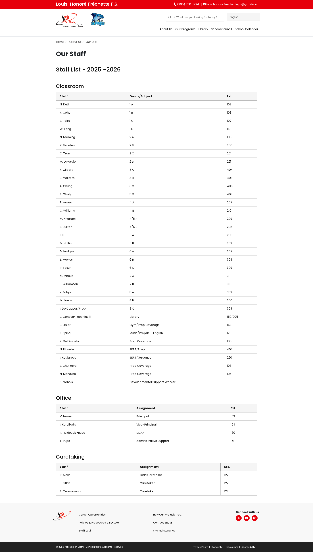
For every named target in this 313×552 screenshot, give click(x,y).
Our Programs (185, 29)
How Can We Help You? (168, 514)
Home (60, 42)
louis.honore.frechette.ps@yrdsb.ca (231, 4)
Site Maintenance (164, 530)
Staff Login (85, 530)
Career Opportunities (92, 514)
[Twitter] (239, 518)
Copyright (216, 547)
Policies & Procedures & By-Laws (99, 522)
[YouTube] (247, 518)
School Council (221, 29)
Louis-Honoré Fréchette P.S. (87, 4)
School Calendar (246, 29)
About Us (166, 29)
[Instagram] (255, 518)
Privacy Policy (200, 547)
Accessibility (248, 547)
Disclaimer (232, 547)
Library (203, 29)
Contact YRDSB (162, 522)
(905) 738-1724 (187, 4)
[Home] (69, 21)
